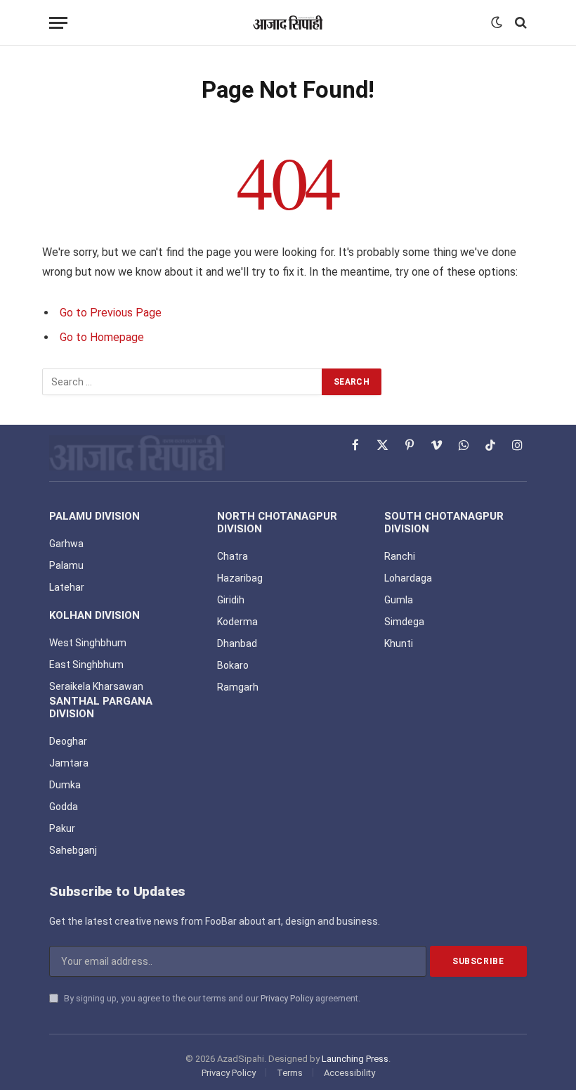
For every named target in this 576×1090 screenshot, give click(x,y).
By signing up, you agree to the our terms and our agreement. (211, 998)
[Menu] (58, 23)
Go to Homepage (102, 337)
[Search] (519, 23)
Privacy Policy (287, 998)
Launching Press (355, 1058)
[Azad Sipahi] (288, 22)
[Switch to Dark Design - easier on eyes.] (496, 22)
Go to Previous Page (111, 312)
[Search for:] (182, 381)
